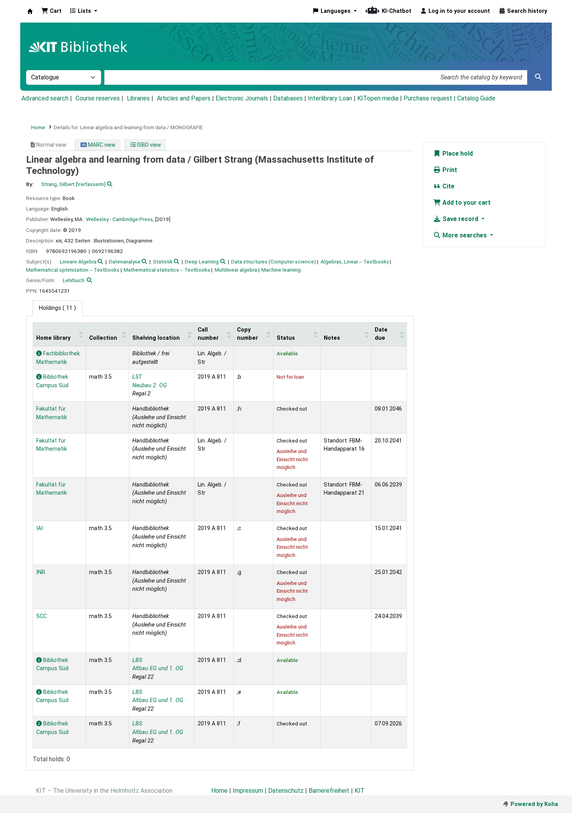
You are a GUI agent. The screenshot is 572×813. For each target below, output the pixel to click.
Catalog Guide (476, 98)
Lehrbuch (73, 280)
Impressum (248, 790)
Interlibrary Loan (330, 98)
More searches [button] (464, 235)
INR (40, 572)
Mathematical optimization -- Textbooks (72, 270)
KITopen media (377, 98)
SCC (41, 616)
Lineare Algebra (78, 261)
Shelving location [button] (156, 338)
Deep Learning (202, 261)
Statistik (163, 261)
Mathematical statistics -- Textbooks (167, 270)
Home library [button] (53, 338)
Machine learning (281, 270)
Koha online (30, 11)
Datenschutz (286, 790)
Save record (460, 219)
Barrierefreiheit (329, 790)
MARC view (101, 145)
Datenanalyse (124, 261)
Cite (447, 186)
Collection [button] (103, 338)
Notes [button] (332, 338)
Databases (288, 98)
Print (449, 170)
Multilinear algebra (236, 270)
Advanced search (44, 98)
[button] (51, 11)
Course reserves (97, 98)
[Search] (538, 77)
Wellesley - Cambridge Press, (120, 219)
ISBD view (148, 145)
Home (38, 127)
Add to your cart (466, 202)
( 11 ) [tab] (57, 308)
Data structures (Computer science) (273, 261)
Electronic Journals (242, 98)
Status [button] (286, 338)
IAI (39, 528)
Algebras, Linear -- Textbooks (355, 261)
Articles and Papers (184, 98)
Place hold (457, 153)
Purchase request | (430, 98)
